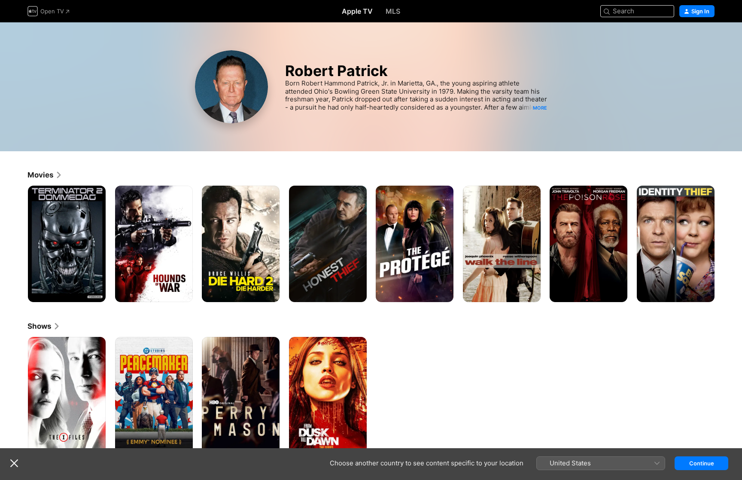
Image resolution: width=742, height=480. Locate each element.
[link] (44, 175)
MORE (540, 108)
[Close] (14, 463)
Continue (701, 463)
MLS (393, 11)
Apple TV (357, 11)
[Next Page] (723, 243)
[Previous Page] (19, 243)
